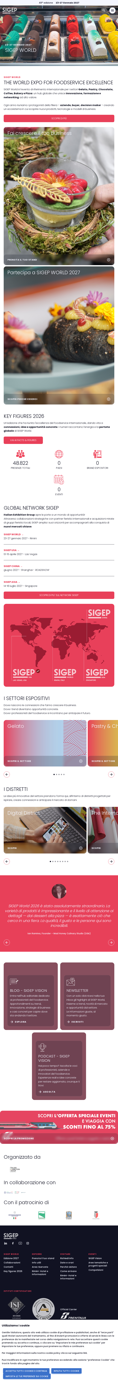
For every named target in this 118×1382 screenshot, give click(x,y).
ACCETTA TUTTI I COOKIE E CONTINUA (26, 1370)
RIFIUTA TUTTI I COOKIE (66, 1370)
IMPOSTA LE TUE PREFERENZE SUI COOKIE (27, 1376)
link (85, 1353)
